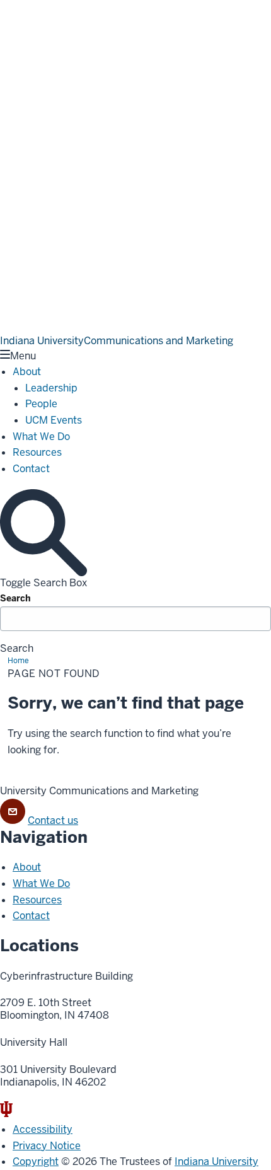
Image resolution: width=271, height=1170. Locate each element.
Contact (31, 468)
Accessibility (42, 1129)
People (41, 403)
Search (15, 598)
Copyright (36, 1161)
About (27, 371)
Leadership (51, 388)
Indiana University (216, 1161)
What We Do (41, 436)
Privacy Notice (47, 1145)
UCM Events (53, 420)
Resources (37, 452)
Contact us (53, 820)
